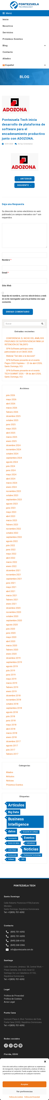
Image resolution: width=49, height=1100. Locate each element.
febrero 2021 (12, 599)
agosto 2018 (12, 712)
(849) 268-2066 (17, 945)
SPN (22, 859)
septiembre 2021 (14, 579)
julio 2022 (10, 545)
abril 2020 (10, 641)
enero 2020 (11, 654)
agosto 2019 (12, 666)
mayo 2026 (11, 399)
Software (11, 859)
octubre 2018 (12, 704)
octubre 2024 (12, 453)
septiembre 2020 (14, 620)
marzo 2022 (11, 562)
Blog (5, 45)
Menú (8, 13)
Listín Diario (12, 850)
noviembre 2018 (13, 699)
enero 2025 (11, 441)
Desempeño (12, 838)
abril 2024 (10, 478)
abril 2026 (10, 403)
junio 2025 (11, 424)
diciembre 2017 (13, 741)
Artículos (10, 776)
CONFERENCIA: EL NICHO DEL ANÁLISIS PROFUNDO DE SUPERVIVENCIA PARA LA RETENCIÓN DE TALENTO (24, 341)
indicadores (31, 843)
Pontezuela (12, 855)
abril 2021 (10, 591)
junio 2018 (11, 720)
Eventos (29, 837)
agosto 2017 (12, 745)
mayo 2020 (11, 637)
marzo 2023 (11, 520)
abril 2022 (10, 558)
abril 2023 (10, 516)
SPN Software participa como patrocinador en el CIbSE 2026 (19, 350)
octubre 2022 (12, 533)
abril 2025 (10, 433)
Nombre (6, 260)
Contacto (8, 52)
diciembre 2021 (13, 570)
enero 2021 (11, 604)
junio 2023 (11, 508)
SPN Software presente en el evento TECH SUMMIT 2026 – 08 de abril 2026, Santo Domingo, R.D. (23, 373)
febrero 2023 (12, 524)
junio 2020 (11, 633)
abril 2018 (10, 729)
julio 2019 (10, 670)
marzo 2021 (11, 595)
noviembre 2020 (13, 612)
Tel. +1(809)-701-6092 (14, 912)
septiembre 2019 (14, 662)
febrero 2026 (12, 412)
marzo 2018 (11, 733)
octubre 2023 (12, 495)
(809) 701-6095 (17, 936)
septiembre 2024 (14, 458)
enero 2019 (11, 691)
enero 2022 (11, 566)
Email (4, 272)
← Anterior (25, 178)
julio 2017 (10, 750)
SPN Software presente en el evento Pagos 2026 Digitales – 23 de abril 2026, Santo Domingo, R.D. (23, 363)
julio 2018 (10, 716)
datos (12, 831)
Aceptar (24, 1084)
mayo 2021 (11, 587)
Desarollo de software (30, 832)
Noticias (10, 780)
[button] (45, 1061)
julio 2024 (10, 466)
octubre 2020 (12, 616)
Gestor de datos (13, 843)
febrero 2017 (12, 754)
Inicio (6, 19)
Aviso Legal (9, 1002)
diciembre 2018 (13, 695)
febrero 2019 (12, 687)
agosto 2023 (12, 503)
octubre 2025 (12, 420)
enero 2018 (11, 737)
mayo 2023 (11, 512)
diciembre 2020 (13, 608)
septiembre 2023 (14, 499)
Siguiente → (24, 185)
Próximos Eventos (13, 39)
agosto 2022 (12, 541)
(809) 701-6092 (17, 932)
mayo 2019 (11, 679)
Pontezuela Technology (32, 855)
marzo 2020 (11, 645)
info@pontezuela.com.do (21, 949)
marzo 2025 (11, 437)
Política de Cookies (16, 1097)
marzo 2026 (11, 408)
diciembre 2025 (13, 416)
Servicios (8, 32)
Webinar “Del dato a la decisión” (20, 356)
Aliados (7, 58)
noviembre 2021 (13, 574)
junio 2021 (11, 583)
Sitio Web (6, 285)
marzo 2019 (11, 683)
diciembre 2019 (13, 658)
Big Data (13, 812)
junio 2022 (11, 549)
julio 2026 (10, 395)
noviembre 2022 (13, 529)
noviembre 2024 (13, 449)
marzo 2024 (11, 483)
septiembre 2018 (14, 708)
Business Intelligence (18, 822)
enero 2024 (11, 487)
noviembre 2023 (13, 491)
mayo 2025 (11, 428)
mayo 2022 (11, 554)
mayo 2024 (11, 474)
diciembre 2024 (13, 445)
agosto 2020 (12, 624)
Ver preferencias (24, 1091)
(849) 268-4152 (17, 940)
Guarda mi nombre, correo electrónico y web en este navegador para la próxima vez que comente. (24, 299)
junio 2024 (11, 470)
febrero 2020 (12, 649)
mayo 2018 (11, 725)
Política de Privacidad (32, 1097)
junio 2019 (11, 674)
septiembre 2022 (14, 537)
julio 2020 (10, 629)
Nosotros (8, 26)
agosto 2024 (12, 462)
